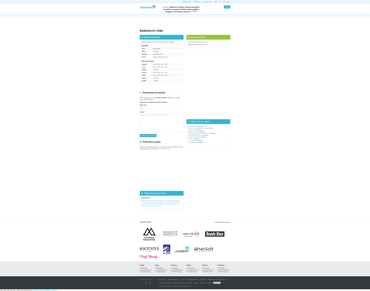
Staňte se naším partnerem (222, 222)
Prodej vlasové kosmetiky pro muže (151, 206)
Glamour (191, 139)
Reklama (190, 283)
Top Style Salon (193, 140)
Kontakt (209, 283)
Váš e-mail (143, 105)
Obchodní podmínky (164, 283)
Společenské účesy (150, 202)
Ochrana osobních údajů (179, 283)
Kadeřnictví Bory (194, 142)
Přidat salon (187, 2)
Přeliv (160, 200)
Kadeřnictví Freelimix (195, 137)
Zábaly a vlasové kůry (151, 204)
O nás (183, 279)
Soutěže (183, 9)
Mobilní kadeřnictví (194, 132)
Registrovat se (208, 2)
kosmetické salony (146, 270)
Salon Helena (193, 130)
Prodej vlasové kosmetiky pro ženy (169, 204)
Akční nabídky (192, 9)
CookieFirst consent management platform (45, 290)
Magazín (169, 12)
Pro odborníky (162, 279)
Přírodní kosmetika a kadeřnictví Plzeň (200, 133)
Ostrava (174, 265)
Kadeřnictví (145, 198)
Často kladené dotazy (192, 279)
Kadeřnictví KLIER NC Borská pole (198, 128)
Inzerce (189, 12)
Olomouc (221, 265)
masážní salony (145, 271)
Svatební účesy (161, 202)
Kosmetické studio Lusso (196, 135)
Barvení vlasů (167, 200)
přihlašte (205, 42)
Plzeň (188, 265)
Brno (157, 265)
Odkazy (196, 283)
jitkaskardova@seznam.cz (163, 149)
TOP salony (177, 12)
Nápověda (203, 279)
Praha (142, 265)
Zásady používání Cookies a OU (217, 279)
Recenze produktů (192, 7)
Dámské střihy (145, 200)
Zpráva (142, 112)
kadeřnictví (144, 268)
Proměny (167, 9)
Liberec (205, 265)
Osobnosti (173, 7)
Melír (172, 200)
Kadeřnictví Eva (193, 126)
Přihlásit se (197, 2)
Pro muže (175, 9)
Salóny (165, 7)
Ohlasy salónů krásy (174, 279)
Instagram (203, 283)
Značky (181, 7)
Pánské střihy (154, 200)
